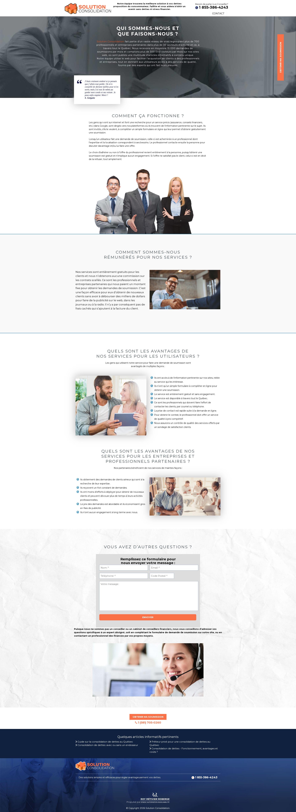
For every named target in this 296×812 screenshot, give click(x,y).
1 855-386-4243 (213, 7)
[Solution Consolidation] (88, 7)
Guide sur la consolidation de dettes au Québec (105, 741)
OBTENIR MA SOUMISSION (280, 57)
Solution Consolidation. (158, 808)
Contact (218, 13)
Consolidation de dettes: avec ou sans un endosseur (107, 745)
